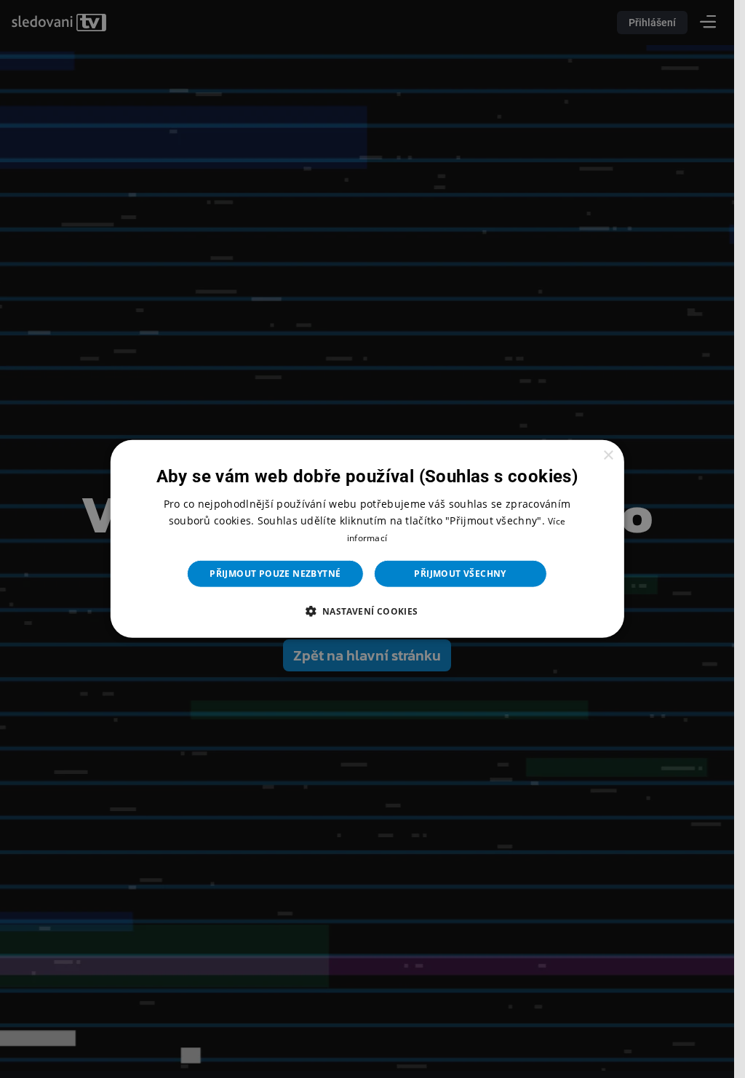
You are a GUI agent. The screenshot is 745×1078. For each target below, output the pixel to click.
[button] (367, 611)
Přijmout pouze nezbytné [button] (275, 573)
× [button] (607, 455)
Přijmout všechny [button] (460, 573)
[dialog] (367, 539)
